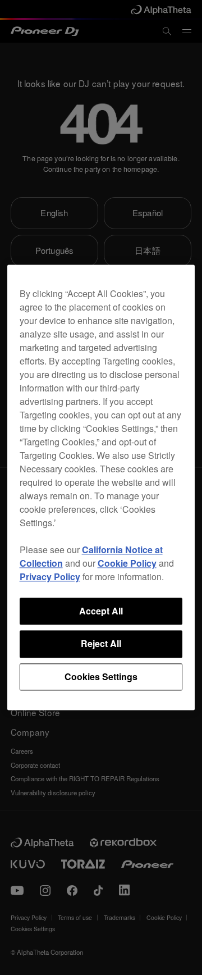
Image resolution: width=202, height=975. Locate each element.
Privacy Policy (50, 576)
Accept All (101, 610)
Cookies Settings (101, 676)
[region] (101, 487)
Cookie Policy (127, 563)
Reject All (101, 643)
